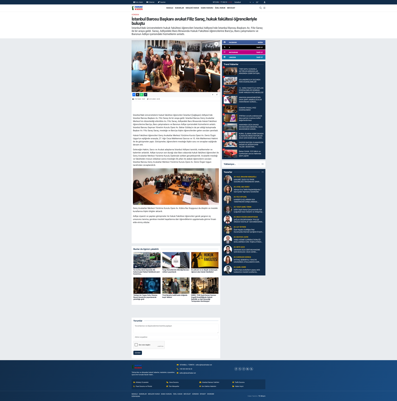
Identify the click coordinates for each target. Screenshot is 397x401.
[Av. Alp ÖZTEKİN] (228, 229)
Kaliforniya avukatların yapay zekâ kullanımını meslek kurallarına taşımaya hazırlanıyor (247, 271)
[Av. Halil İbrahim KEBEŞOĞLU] (228, 179)
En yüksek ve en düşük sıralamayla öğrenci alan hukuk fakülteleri (204, 271)
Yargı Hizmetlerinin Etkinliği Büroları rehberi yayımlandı (175, 271)
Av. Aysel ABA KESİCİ (241, 187)
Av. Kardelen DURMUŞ (242, 257)
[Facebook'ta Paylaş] (133, 94)
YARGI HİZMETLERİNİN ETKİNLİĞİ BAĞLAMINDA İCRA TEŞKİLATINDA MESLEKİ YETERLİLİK (247, 241)
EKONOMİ (210, 394)
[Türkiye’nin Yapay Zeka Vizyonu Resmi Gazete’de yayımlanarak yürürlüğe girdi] (147, 285)
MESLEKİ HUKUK (192, 8)
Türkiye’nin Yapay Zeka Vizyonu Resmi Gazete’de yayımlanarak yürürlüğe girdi (145, 297)
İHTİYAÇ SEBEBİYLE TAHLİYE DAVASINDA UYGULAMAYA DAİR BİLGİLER (246, 261)
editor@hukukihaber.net (188, 373)
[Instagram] (243, 369)
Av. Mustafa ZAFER (241, 237)
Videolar (151, 2)
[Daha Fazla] (145, 94)
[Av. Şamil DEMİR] (228, 269)
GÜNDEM (135, 15)
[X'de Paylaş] (137, 94)
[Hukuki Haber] (137, 8)
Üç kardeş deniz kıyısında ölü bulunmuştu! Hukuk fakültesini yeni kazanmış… (146, 272)
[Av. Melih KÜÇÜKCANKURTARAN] (228, 219)
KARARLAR (179, 8)
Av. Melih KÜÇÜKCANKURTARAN (246, 217)
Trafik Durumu (240, 382)
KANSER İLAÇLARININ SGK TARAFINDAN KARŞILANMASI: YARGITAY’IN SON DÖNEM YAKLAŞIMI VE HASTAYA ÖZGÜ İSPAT (249, 201)
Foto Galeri (139, 2)
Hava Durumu (174, 382)
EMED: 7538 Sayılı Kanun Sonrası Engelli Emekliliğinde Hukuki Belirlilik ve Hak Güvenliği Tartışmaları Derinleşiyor (203, 298)
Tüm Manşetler (174, 386)
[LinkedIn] (247, 369)
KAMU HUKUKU (207, 8)
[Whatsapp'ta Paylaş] (141, 94)
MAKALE (169, 8)
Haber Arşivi (239, 386)
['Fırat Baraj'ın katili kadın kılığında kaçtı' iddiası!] (176, 285)
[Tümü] (263, 164)
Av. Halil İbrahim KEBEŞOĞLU (245, 177)
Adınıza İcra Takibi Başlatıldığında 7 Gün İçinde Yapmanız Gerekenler (247, 191)
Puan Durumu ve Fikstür (144, 386)
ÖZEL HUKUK (220, 8)
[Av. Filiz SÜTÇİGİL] (228, 199)
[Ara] (261, 8)
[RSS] (251, 369)
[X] (240, 369)
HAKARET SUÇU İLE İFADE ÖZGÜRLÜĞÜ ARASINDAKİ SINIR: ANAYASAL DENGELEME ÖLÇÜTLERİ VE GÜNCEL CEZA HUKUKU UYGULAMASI (248, 180)
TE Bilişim (261, 396)
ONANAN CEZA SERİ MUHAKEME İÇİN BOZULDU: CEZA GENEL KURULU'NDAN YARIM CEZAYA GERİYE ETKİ (247, 251)
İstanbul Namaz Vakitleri (210, 382)
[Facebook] (236, 369)
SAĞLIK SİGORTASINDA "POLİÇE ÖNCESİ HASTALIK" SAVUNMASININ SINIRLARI (248, 221)
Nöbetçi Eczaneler (142, 382)
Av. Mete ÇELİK (239, 247)
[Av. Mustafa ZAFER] (228, 239)
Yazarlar (163, 2)
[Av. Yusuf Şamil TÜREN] (228, 209)
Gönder (138, 353)
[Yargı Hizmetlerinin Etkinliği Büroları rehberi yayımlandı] (176, 260)
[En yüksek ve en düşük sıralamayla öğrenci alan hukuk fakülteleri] (204, 260)
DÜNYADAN (136, 396)
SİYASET (203, 394)
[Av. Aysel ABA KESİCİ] (228, 189)
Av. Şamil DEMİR (240, 267)
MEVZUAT (231, 8)
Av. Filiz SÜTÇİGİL (240, 197)
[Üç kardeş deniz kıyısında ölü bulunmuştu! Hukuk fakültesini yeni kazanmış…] (147, 260)
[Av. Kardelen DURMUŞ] (228, 259)
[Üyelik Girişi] (263, 2)
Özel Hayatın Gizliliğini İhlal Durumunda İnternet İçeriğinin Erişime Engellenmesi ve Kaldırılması (248, 231)
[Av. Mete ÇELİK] (228, 249)
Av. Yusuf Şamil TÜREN (242, 207)
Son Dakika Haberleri (209, 386)
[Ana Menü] (264, 8)
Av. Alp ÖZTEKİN (240, 227)
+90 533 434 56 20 (186, 369)
